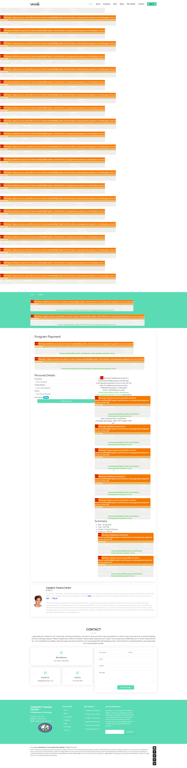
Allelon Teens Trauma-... (93, 714)
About (98, 4)
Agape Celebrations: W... (93, 721)
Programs (106, 4)
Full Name (38, 379)
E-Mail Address (39, 385)
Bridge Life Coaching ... (93, 718)
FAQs (115, 4)
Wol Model (67, 726)
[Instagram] (51, 590)
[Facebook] (49, 590)
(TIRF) (89, 596)
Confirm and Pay (66, 401)
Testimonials (68, 717)
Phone (36, 391)
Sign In (151, 4)
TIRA (47, 598)
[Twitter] (47, 590)
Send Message (125, 687)
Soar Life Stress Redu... (93, 725)
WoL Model (131, 4)
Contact (141, 4)
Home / (32, 294)
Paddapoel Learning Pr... (93, 710)
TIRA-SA (54, 598)
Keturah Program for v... (93, 729)
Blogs (122, 4)
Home (91, 4)
